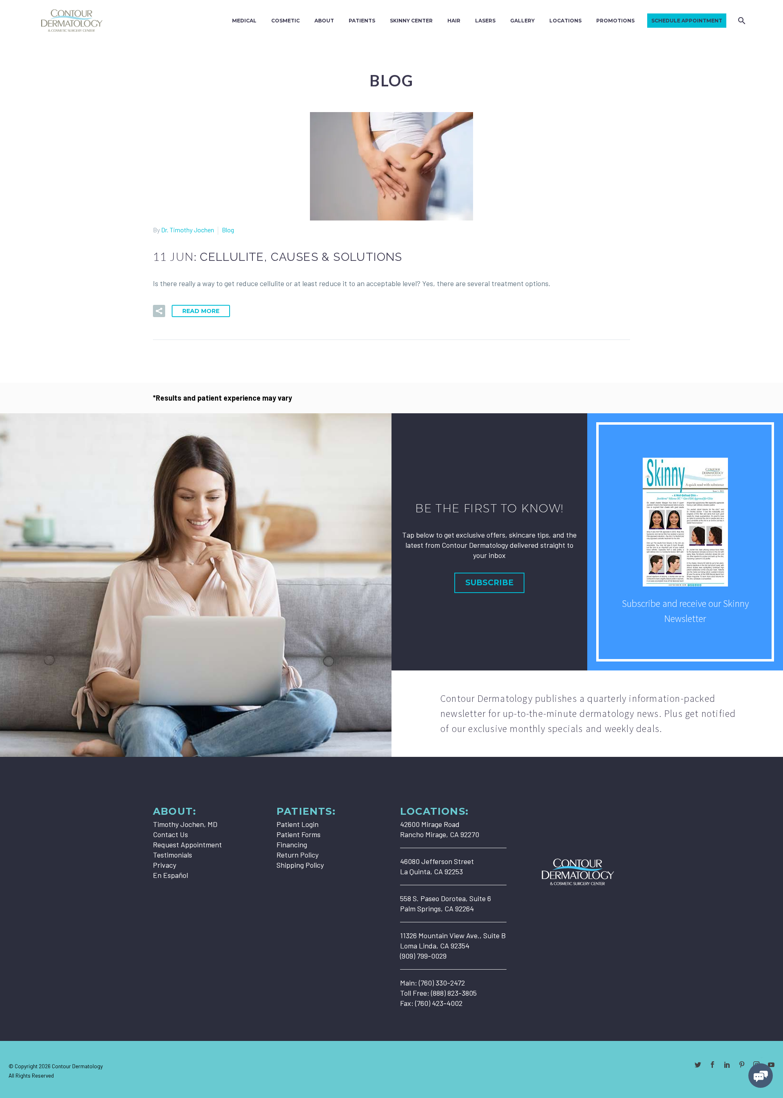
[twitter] (698, 1064)
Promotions (615, 21)
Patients (362, 21)
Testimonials (172, 854)
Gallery (522, 21)
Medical (244, 21)
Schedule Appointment (686, 21)
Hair (453, 21)
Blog (228, 230)
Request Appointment (187, 844)
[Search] (741, 20)
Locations (565, 21)
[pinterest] (742, 1064)
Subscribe (489, 582)
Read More (200, 311)
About (324, 21)
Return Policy (297, 854)
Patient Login (297, 824)
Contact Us (170, 834)
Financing (291, 844)
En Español (170, 875)
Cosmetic (285, 21)
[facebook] (712, 1064)
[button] (159, 311)
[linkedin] (727, 1064)
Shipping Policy (300, 864)
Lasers (485, 21)
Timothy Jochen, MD (185, 824)
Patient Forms (298, 834)
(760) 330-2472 (442, 982)
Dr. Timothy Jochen (187, 230)
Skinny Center (411, 21)
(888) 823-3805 (454, 992)
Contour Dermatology (77, 1066)
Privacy (164, 864)
